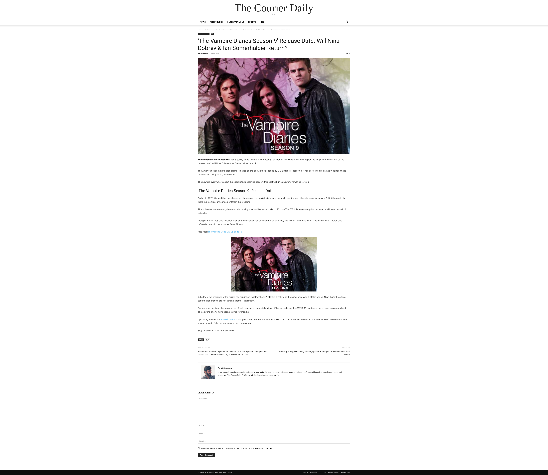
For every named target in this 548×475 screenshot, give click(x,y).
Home (200, 30)
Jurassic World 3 (229, 319)
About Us (314, 472)
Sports (252, 22)
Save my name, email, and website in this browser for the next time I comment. (237, 448)
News (203, 22)
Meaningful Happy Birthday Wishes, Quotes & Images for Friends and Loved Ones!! (314, 353)
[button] (346, 22)
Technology (216, 22)
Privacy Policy (333, 472)
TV (212, 34)
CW (207, 340)
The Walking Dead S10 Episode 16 (225, 231)
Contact (323, 472)
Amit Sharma (203, 54)
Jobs (262, 22)
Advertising (345, 472)
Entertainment (235, 22)
